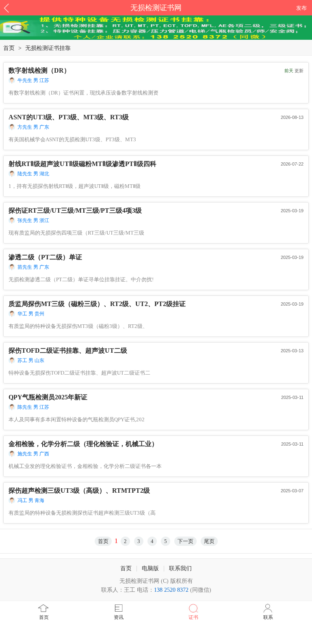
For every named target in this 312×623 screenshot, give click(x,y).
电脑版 (150, 568)
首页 (9, 48)
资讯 (119, 617)
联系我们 (180, 568)
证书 (193, 617)
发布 (301, 8)
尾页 (209, 541)
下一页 (185, 541)
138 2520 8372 (171, 590)
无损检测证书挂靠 (48, 48)
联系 (268, 617)
